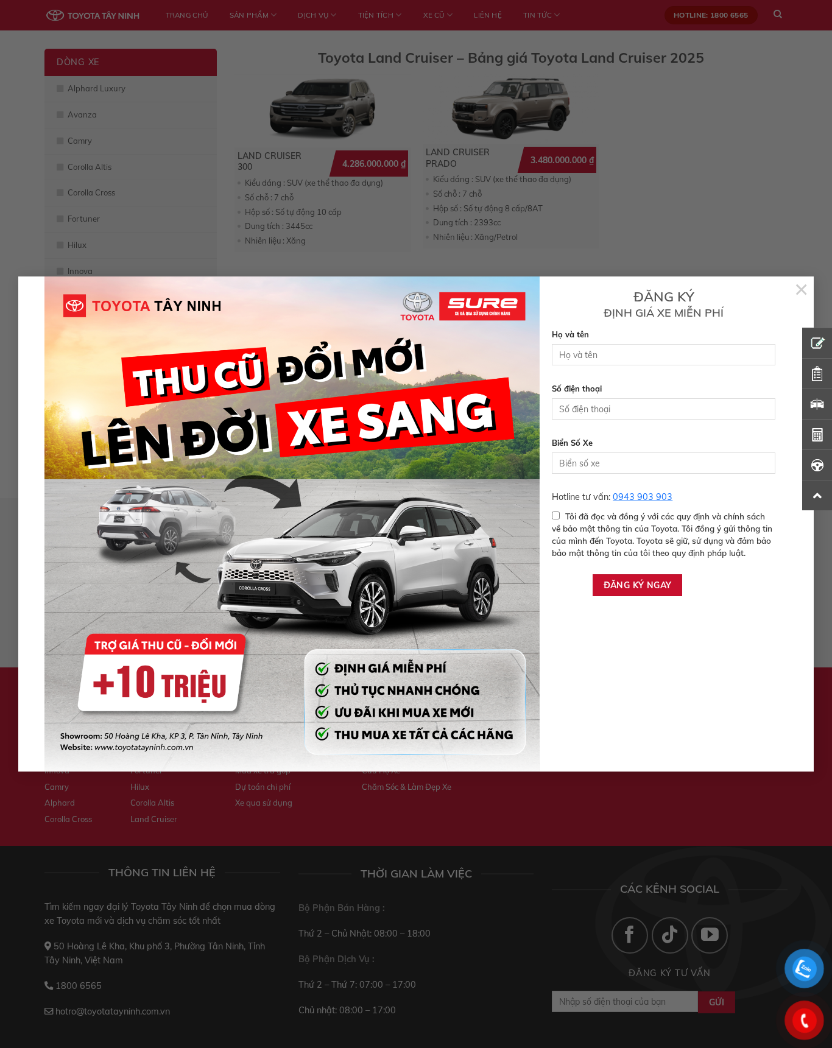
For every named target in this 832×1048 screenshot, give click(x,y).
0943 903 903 (642, 496)
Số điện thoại (577, 388)
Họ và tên (570, 334)
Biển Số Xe (572, 443)
